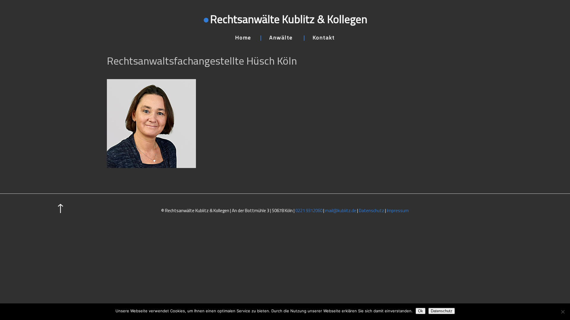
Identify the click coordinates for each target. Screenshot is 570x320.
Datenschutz (371, 210)
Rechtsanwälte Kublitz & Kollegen (288, 19)
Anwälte (281, 37)
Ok (420, 311)
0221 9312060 (308, 210)
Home (243, 37)
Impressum (398, 210)
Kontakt (324, 37)
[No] (563, 312)
